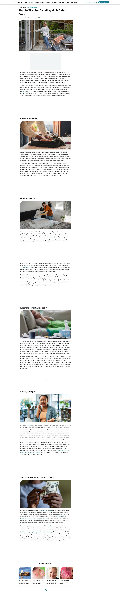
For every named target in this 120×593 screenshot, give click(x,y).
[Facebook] (84, 2)
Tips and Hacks (32, 7)
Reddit (30, 425)
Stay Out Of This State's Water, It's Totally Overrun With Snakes (24, 582)
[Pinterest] (86, 2)
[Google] (94, 2)
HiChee (25, 91)
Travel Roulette (24, 267)
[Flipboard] (91, 2)
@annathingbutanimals (46, 510)
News (67, 2)
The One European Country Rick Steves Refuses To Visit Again (51, 582)
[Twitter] (89, 2)
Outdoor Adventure (58, 2)
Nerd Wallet (52, 238)
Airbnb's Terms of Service (52, 526)
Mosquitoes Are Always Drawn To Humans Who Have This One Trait (38, 582)
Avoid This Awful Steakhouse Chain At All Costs (66, 582)
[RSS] (96, 2)
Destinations (29, 2)
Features (74, 2)
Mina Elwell (23, 18)
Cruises (47, 2)
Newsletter (104, 2)
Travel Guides (39, 2)
